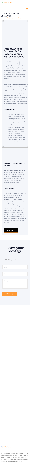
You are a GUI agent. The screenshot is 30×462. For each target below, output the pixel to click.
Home (2, 18)
